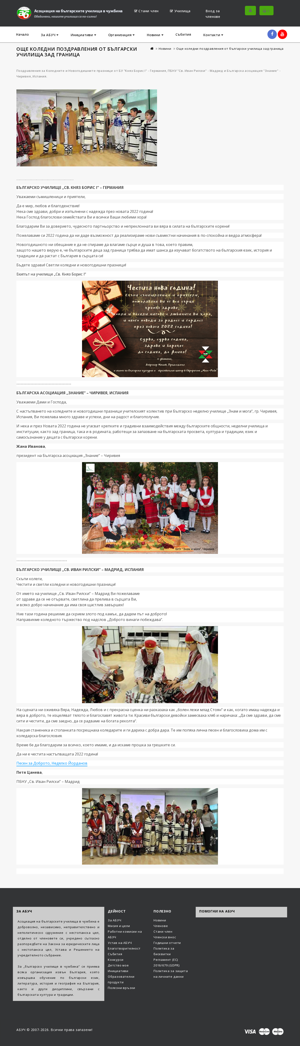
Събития (183, 34)
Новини (154, 35)
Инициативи (82, 35)
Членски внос (165, 937)
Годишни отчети (167, 943)
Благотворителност (124, 948)
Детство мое (118, 965)
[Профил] (250, 10)
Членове (161, 926)
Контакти (212, 35)
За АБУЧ (48, 35)
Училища (182, 11)
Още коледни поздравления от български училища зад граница (230, 48)
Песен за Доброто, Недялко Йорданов (51, 763)
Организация (120, 35)
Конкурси (115, 960)
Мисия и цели (119, 926)
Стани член (148, 11)
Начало (22, 34)
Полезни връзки (121, 988)
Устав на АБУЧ (120, 943)
